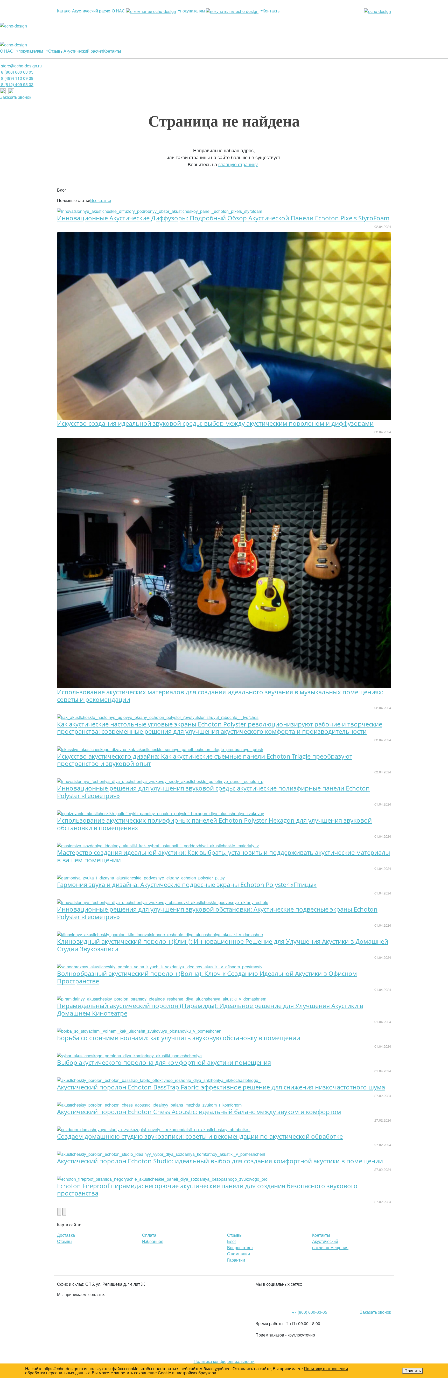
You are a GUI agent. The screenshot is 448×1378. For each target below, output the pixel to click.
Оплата (149, 1235)
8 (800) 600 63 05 (16, 72)
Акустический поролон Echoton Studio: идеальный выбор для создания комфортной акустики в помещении (220, 1161)
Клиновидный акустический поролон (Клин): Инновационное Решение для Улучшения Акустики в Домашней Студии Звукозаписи (222, 945)
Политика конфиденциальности (224, 1361)
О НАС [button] (119, 11)
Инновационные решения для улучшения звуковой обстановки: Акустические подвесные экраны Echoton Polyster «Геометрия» (217, 913)
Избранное (152, 1241)
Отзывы (56, 51)
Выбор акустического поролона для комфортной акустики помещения (164, 1062)
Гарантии (236, 1260)
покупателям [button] (193, 11)
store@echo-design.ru (21, 66)
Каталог (64, 11)
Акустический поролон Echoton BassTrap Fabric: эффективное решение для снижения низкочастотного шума (221, 1087)
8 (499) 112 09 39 (16, 78)
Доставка (66, 1235)
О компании (238, 1254)
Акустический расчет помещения (330, 1244)
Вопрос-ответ (240, 1247)
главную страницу (238, 164)
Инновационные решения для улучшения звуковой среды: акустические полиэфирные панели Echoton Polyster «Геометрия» (213, 792)
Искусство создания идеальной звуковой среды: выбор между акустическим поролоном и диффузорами (215, 423)
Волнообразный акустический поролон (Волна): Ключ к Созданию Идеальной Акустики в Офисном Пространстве (207, 977)
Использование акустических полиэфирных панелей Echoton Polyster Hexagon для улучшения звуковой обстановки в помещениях (214, 824)
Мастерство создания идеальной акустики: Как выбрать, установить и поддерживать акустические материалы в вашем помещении (223, 856)
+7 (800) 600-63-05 (309, 1312)
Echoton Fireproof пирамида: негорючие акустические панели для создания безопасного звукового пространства (207, 1189)
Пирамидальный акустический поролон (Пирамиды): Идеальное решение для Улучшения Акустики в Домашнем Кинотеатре (210, 1009)
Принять (412, 1371)
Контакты (272, 11)
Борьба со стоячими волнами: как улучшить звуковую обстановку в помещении (178, 1037)
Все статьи (100, 200)
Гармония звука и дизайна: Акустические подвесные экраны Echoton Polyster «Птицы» (187, 884)
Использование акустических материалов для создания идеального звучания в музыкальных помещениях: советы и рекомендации (220, 696)
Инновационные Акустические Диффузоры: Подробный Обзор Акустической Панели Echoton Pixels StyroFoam (223, 218)
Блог (231, 1241)
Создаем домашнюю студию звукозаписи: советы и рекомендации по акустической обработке (200, 1136)
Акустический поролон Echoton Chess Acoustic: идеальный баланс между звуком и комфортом (199, 1111)
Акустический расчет (92, 11)
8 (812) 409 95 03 (16, 84)
